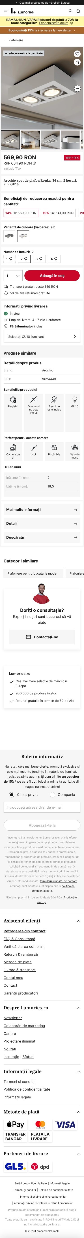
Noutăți (10, 1049)
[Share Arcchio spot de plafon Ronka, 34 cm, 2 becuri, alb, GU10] (77, 62)
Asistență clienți (22, 921)
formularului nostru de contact (58, 881)
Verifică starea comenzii (24, 946)
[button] (10, 139)
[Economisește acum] (42, 25)
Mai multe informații (23, 509)
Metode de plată (18, 961)
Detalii (11, 523)
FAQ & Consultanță (19, 938)
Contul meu (13, 977)
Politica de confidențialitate (27, 1089)
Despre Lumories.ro (26, 1008)
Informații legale (22, 1071)
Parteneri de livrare (26, 1153)
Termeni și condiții (19, 1081)
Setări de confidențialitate (31, 1183)
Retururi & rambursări (21, 954)
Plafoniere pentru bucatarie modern (33, 573)
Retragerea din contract (24, 931)
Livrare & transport (20, 969)
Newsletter (13, 1017)
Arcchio (47, 370)
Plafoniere (16, 40)
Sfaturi (28, 1056)
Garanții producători (21, 993)
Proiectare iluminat (19, 1041)
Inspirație (11, 1056)
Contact (10, 985)
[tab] (42, 957)
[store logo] (25, 10)
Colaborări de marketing (24, 1025)
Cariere (10, 1033)
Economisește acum (53, 23)
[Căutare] (70, 10)
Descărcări (15, 537)
